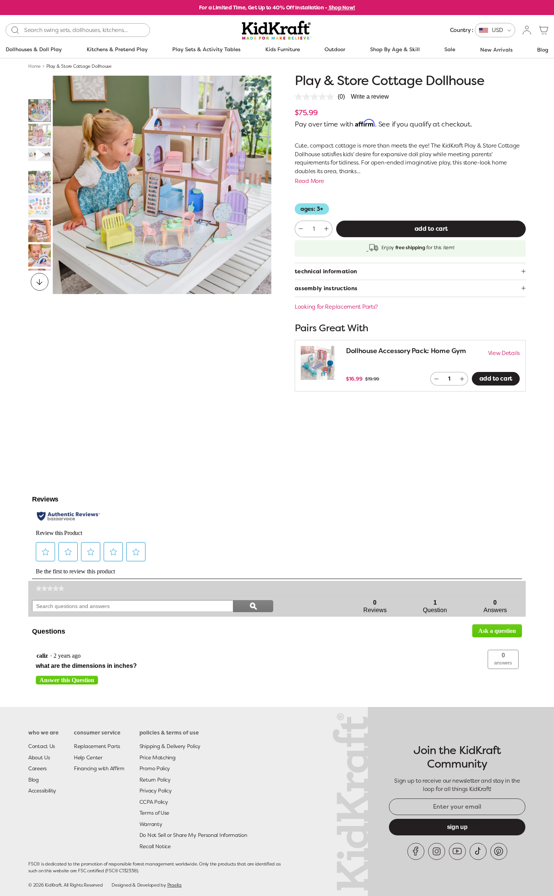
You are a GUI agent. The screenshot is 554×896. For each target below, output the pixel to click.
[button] (543, 30)
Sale (449, 49)
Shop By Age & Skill (395, 49)
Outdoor (334, 49)
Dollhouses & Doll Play (34, 49)
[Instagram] (436, 851)
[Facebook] (415, 851)
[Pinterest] (498, 851)
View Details (504, 353)
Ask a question (497, 631)
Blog (542, 49)
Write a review (370, 96)
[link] (50, 588)
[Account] (527, 30)
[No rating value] (316, 97)
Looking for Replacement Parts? (336, 307)
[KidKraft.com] (277, 30)
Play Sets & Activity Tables (206, 49)
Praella (174, 885)
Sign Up (457, 827)
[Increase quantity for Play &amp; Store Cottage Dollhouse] (326, 229)
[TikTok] (478, 851)
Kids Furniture (282, 49)
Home (34, 66)
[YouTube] (457, 851)
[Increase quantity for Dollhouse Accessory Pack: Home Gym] (462, 379)
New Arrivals (496, 49)
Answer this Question (67, 680)
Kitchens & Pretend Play (117, 49)
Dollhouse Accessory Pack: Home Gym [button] (406, 350)
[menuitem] (482, 30)
